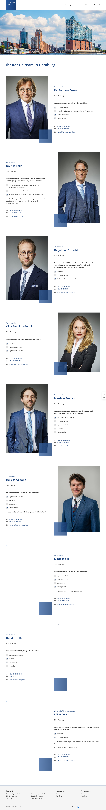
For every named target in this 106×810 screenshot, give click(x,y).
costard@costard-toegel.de (66, 132)
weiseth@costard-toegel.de (66, 760)
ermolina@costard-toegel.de (18, 364)
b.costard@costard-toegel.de (18, 525)
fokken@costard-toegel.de (65, 446)
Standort (59, 796)
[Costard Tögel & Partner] (11, 5)
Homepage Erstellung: (77, 806)
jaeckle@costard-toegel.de (65, 604)
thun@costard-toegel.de (17, 216)
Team (58, 794)
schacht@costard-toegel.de (66, 293)
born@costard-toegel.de (17, 680)
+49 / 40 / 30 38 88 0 (63, 126)
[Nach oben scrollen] (53, 807)
